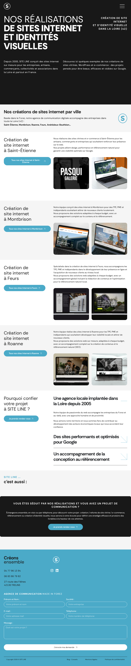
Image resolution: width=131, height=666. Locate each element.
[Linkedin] (57, 570)
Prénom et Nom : (11, 599)
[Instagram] (52, 570)
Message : (8, 623)
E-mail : (7, 611)
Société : (70, 599)
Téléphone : (71, 611)
